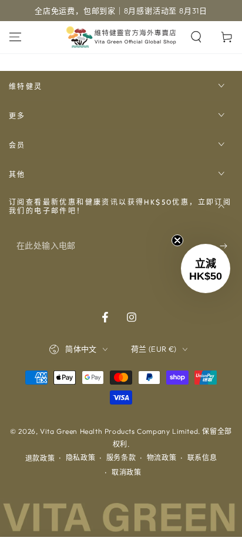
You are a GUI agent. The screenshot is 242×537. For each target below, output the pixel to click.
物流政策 (161, 457)
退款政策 (40, 458)
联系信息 (202, 457)
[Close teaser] (177, 240)
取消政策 (126, 472)
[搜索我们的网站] (196, 37)
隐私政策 (80, 457)
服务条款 (121, 457)
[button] (205, 268)
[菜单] (15, 37)
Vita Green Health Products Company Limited (119, 431)
